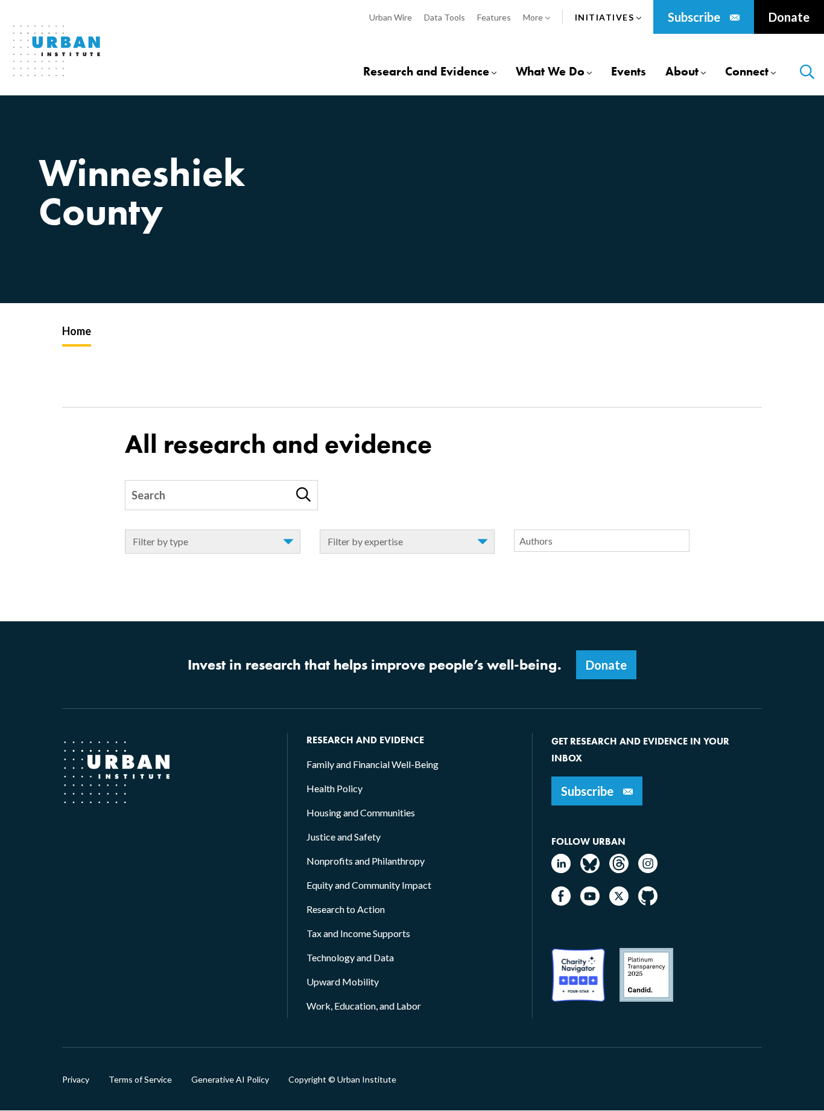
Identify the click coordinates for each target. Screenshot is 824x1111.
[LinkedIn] (561, 869)
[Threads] (619, 869)
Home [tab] (76, 331)
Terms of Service (140, 1079)
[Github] (648, 902)
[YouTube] (590, 902)
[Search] (303, 494)
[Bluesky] (590, 869)
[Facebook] (561, 902)
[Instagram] (648, 869)
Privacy (75, 1079)
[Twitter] (619, 902)
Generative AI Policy (230, 1079)
